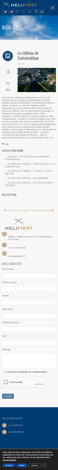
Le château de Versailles (17, 210)
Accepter (8, 465)
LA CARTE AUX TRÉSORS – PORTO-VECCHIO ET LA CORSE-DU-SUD (30, 165)
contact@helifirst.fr (16, 256)
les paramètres (9, 460)
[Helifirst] (21, 4)
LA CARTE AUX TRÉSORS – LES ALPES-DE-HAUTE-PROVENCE (29, 184)
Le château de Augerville (40, 210)
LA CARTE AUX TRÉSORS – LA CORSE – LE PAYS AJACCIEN (28, 172)
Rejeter (21, 465)
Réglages (34, 465)
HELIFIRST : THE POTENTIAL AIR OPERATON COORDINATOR (27, 158)
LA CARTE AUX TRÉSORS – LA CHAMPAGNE (28, 178)
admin (22, 64)
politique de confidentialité (33, 371)
